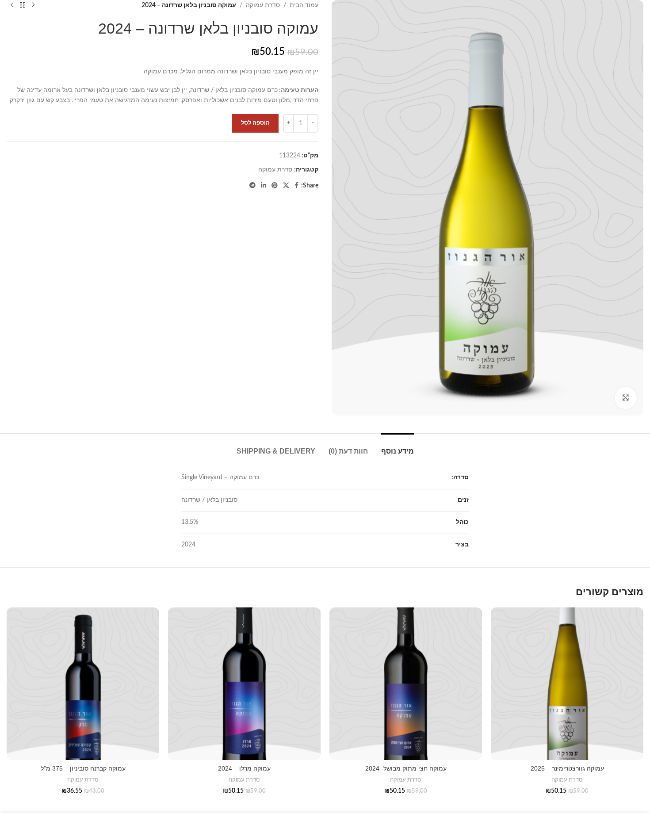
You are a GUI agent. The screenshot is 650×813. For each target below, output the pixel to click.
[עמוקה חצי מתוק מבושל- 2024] (405, 683)
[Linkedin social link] (263, 185)
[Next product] (12, 5)
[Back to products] (22, 5)
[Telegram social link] (252, 185)
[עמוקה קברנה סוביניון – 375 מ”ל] (83, 683)
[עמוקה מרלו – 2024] (244, 683)
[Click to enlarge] (626, 398)
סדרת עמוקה (263, 5)
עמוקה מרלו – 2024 (244, 768)
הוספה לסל (255, 123)
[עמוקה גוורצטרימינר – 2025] (567, 683)
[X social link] (286, 185)
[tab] (397, 446)
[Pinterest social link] (274, 185)
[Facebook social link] (296, 185)
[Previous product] (33, 5)
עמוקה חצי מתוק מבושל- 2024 (406, 768)
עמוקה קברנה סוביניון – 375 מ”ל (83, 768)
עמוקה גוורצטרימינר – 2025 (567, 768)
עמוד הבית (304, 5)
